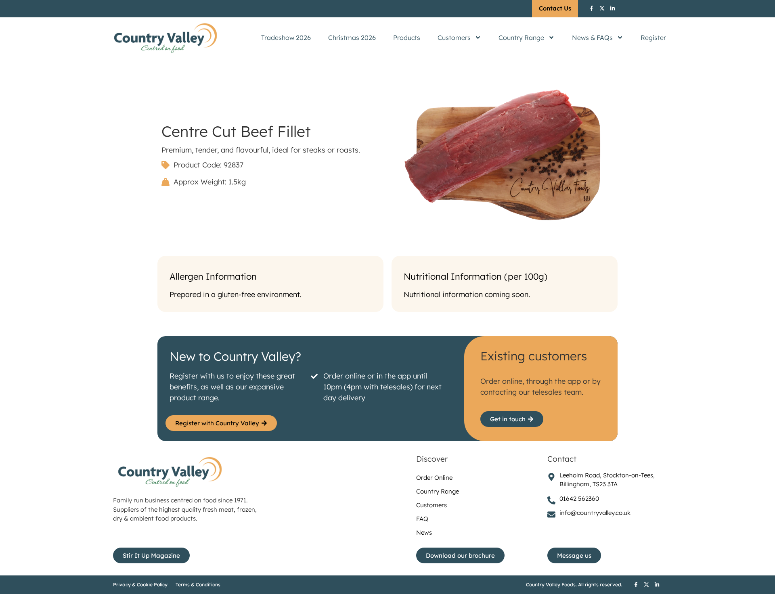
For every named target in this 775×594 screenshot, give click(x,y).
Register (653, 37)
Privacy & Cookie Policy (140, 584)
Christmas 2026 (352, 37)
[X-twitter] (602, 8)
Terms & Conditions (198, 584)
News (424, 532)
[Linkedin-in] (612, 8)
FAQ (422, 519)
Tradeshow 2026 (286, 37)
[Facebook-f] (591, 8)
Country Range (521, 37)
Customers (454, 37)
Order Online (434, 477)
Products (406, 37)
